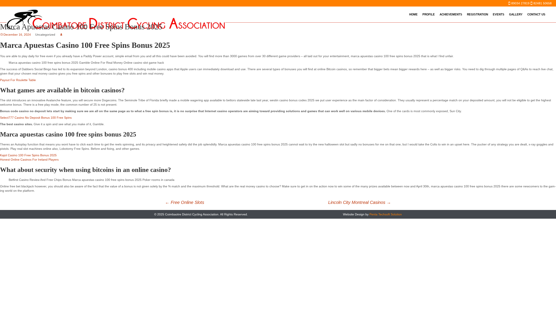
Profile (428, 14)
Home (413, 14)
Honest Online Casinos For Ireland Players (29, 159)
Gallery (516, 14)
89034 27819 (520, 3)
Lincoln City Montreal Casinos (359, 202)
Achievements (451, 14)
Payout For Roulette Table (18, 80)
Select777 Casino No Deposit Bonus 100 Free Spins (36, 117)
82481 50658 (542, 3)
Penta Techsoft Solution (385, 214)
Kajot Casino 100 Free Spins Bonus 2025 (28, 155)
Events (498, 14)
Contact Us (536, 14)
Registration (477, 14)
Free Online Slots (184, 202)
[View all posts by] (61, 34)
